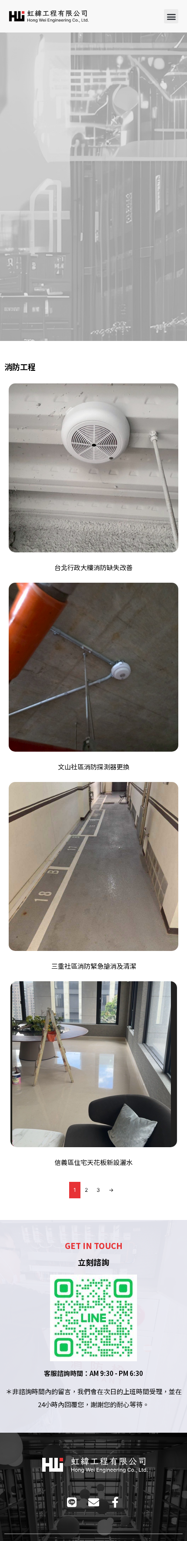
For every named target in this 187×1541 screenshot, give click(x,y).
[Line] (72, 1502)
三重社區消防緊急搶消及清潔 (93, 965)
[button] (171, 16)
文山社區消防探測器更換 (94, 766)
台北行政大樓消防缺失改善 (93, 567)
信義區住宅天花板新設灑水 (93, 1162)
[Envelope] (94, 1502)
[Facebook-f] (115, 1502)
